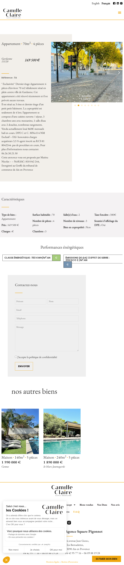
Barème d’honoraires (69, 561)
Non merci (13, 550)
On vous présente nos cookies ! (21, 537)
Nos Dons (102, 504)
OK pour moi (56, 550)
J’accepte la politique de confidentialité (37, 357)
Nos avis (115, 504)
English (96, 3)
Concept (67, 504)
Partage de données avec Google (22, 534)
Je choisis (34, 550)
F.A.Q (76, 511)
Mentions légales (52, 561)
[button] (119, 12)
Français (106, 3)
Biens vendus (86, 504)
